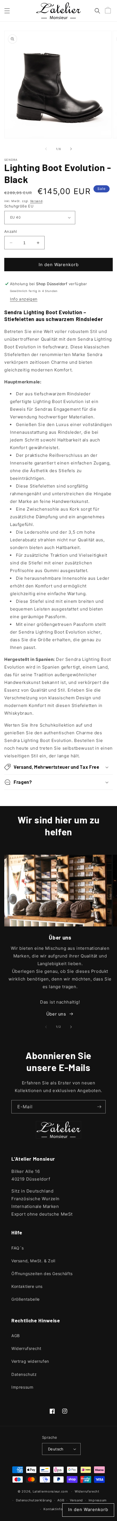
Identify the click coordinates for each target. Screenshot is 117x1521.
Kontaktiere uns (27, 1286)
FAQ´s (17, 1247)
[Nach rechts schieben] (71, 149)
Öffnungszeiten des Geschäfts (42, 1273)
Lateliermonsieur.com (50, 1491)
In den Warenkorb (88, 1509)
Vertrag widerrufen (30, 1361)
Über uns (56, 1014)
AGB (15, 1335)
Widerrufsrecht (26, 1348)
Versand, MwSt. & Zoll (33, 1260)
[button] (7, 11)
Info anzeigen (23, 299)
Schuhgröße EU (19, 206)
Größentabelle (25, 1299)
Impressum (22, 1387)
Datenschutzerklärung (34, 1500)
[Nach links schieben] (46, 149)
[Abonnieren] (99, 1106)
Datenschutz (24, 1374)
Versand (36, 201)
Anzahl (10, 231)
